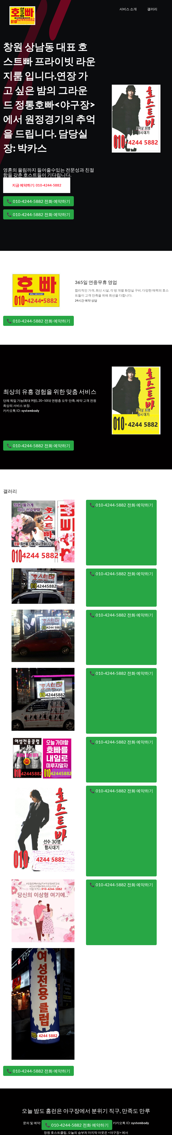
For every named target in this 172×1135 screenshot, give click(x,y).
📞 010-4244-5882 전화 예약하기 (38, 201)
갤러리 (152, 9)
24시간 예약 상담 (86, 300)
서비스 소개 (128, 9)
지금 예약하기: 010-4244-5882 (36, 185)
